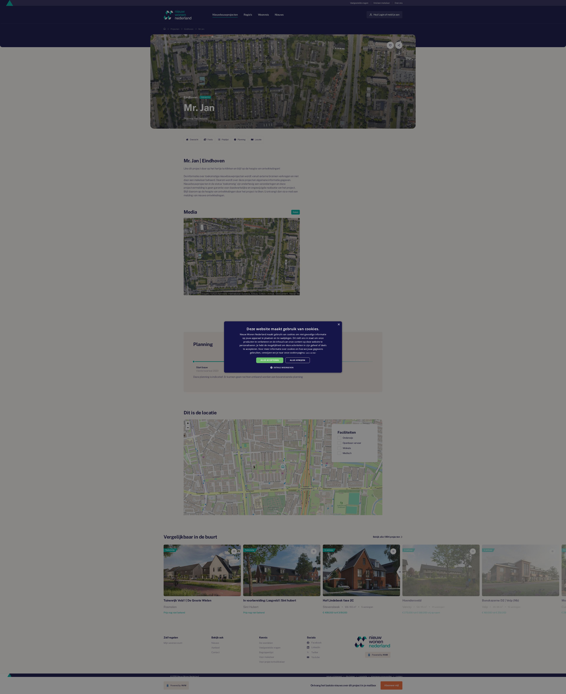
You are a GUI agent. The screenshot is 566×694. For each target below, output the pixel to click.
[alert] (283, 347)
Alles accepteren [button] (270, 360)
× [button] (339, 324)
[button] (283, 367)
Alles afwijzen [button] (297, 360)
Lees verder (311, 353)
